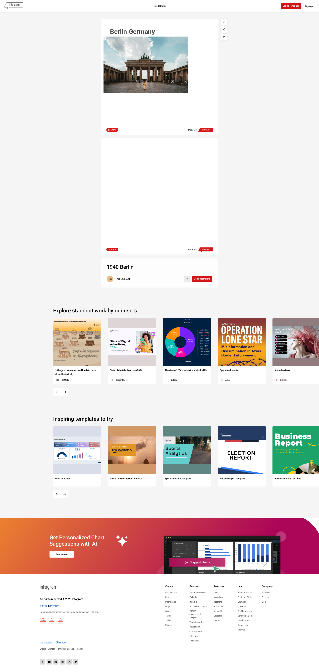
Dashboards (170, 602)
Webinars (242, 606)
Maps (167, 606)
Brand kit (193, 602)
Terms (43, 605)
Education (217, 616)
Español (70, 649)
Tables (168, 616)
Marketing (217, 597)
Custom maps (195, 631)
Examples (242, 602)
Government (218, 606)
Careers (265, 597)
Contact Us (46, 642)
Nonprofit (217, 611)
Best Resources (245, 611)
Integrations (194, 636)
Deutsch (51, 649)
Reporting (217, 602)
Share (113, 130)
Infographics (171, 592)
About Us (266, 592)
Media (216, 592)
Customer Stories (245, 597)
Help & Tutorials (245, 592)
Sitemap (241, 629)
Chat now (60, 642)
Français (79, 649)
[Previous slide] (57, 392)
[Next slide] (64, 392)
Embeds (193, 597)
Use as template (291, 5)
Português (61, 649)
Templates (194, 640)
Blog (264, 602)
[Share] (224, 29)
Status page (243, 625)
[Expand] (224, 22)
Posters (168, 625)
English (43, 649)
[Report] (224, 37)
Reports (168, 597)
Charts (168, 611)
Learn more (62, 554)
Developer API (244, 620)
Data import (194, 626)
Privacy (54, 605)
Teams (216, 620)
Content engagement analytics (195, 614)
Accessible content (198, 606)
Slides (168, 620)
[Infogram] (13, 6)
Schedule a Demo (246, 616)
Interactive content (197, 592)
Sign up (309, 6)
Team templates (196, 622)
